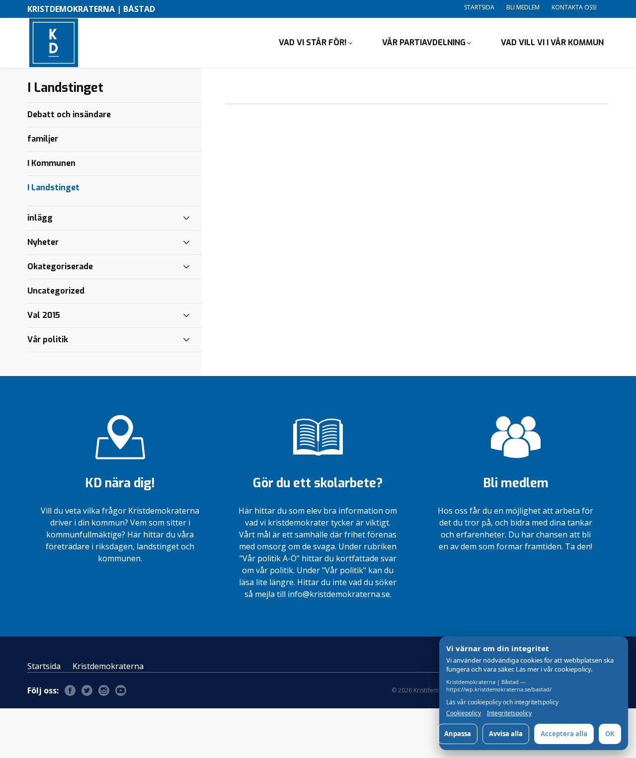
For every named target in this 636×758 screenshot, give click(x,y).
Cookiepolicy (463, 713)
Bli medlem (523, 7)
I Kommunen (51, 163)
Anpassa (457, 733)
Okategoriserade (60, 266)
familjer (42, 139)
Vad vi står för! (313, 42)
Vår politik (47, 339)
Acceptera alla (564, 733)
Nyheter (43, 242)
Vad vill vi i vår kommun (552, 42)
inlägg (40, 218)
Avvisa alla (506, 733)
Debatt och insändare (69, 114)
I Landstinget (53, 187)
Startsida (479, 7)
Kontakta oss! (574, 7)
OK (610, 733)
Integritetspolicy (509, 713)
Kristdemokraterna (108, 666)
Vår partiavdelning (424, 42)
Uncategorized (55, 291)
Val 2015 (43, 315)
